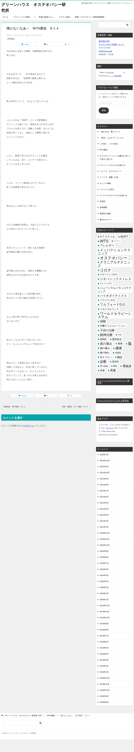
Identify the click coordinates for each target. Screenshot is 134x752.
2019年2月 (104, 666)
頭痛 (102, 370)
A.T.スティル (107, 236)
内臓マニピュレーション (113, 325)
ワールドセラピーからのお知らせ (113, 195)
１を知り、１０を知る (109, 144)
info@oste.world (105, 51)
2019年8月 (104, 630)
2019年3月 (104, 660)
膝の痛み (104, 352)
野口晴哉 (104, 366)
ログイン (29, 426)
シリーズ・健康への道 (109, 177)
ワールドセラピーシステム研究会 (113, 401)
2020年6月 (104, 569)
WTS (104, 241)
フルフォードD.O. (113, 304)
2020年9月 (104, 551)
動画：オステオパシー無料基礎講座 (89, 17)
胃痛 (120, 343)
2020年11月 (104, 539)
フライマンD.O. (108, 300)
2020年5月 (104, 575)
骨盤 (113, 370)
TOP (23, 715)
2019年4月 (104, 654)
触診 (119, 357)
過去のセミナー (106, 219)
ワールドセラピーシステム (115, 315)
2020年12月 (105, 533)
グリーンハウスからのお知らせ (112, 165)
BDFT (124, 236)
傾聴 (103, 321)
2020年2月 (104, 593)
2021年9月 (104, 479)
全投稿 (102, 201)
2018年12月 (105, 678)
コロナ (105, 270)
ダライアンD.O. (106, 283)
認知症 (115, 361)
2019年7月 (104, 636)
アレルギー (107, 245)
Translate (118, 76)
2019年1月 (104, 672)
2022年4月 (104, 467)
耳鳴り (120, 335)
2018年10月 (105, 690)
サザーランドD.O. (109, 274)
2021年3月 (104, 515)
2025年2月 (104, 454)
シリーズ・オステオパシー (111, 171)
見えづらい (106, 357)
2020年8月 (104, 557)
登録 (104, 110)
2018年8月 (104, 702)
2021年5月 (104, 503)
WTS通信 (11, 39)
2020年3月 (104, 587)
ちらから (109, 428)
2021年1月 (104, 527)
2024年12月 (105, 460)
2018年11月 (104, 684)
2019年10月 (105, 618)
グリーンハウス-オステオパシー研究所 (113, 382)
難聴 (115, 366)
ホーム (5, 17)
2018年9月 (104, 696)
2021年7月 (104, 491)
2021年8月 (104, 485)
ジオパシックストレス (115, 279)
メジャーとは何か (107, 189)
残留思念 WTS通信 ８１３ (14, 407)
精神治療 (106, 335)
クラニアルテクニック (114, 263)
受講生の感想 (105, 213)
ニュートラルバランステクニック (114, 289)
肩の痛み (106, 343)
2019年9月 (104, 624)
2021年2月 (104, 521)
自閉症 (118, 353)
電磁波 (127, 366)
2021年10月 (105, 473)
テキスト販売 (64, 17)
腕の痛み (105, 348)
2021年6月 (104, 497)
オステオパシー (113, 258)
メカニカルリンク (109, 309)
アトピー (117, 241)
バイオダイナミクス (113, 295)
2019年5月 (104, 648)
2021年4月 (104, 509)
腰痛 (118, 348)
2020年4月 (104, 581)
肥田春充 (117, 339)
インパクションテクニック (114, 251)
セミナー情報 (105, 183)
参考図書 (103, 207)
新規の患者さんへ (46, 17)
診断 (103, 361)
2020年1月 (104, 599)
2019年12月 (105, 606)
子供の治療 (107, 330)
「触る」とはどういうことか (112, 138)
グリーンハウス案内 (21, 17)
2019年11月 (104, 612)
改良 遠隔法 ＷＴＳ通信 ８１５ (75, 407)
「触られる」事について (110, 132)
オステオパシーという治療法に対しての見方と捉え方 (115, 157)
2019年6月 (104, 642)
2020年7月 (104, 563)
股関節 (103, 339)
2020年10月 (105, 545)
